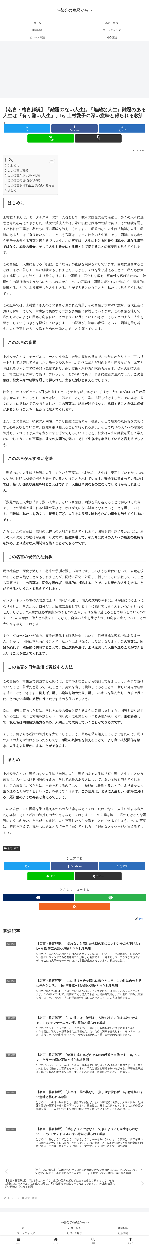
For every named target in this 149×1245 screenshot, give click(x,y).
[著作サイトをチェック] (38, 897)
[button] (98, 138)
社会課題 (123, 1233)
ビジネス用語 (74, 1233)
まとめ (12, 190)
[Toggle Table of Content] (50, 160)
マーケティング (26, 1233)
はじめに (13, 165)
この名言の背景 (18, 170)
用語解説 (123, 1228)
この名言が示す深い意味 (24, 175)
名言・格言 (13, 848)
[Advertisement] (74, 70)
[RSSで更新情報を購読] (74, 906)
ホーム (26, 1228)
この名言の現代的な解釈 (24, 180)
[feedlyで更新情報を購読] (110, 897)
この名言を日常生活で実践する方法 (31, 185)
